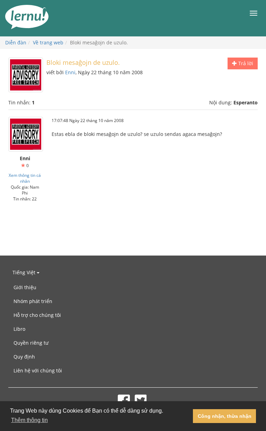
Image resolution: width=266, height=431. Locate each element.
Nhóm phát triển (33, 301)
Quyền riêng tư (31, 342)
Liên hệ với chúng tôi (38, 370)
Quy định (24, 356)
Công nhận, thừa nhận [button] (224, 416)
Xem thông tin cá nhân (25, 178)
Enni (70, 72)
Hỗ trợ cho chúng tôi (37, 315)
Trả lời (245, 63)
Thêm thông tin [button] (29, 420)
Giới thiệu (25, 287)
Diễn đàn (15, 42)
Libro (19, 329)
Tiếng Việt (24, 272)
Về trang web (48, 42)
